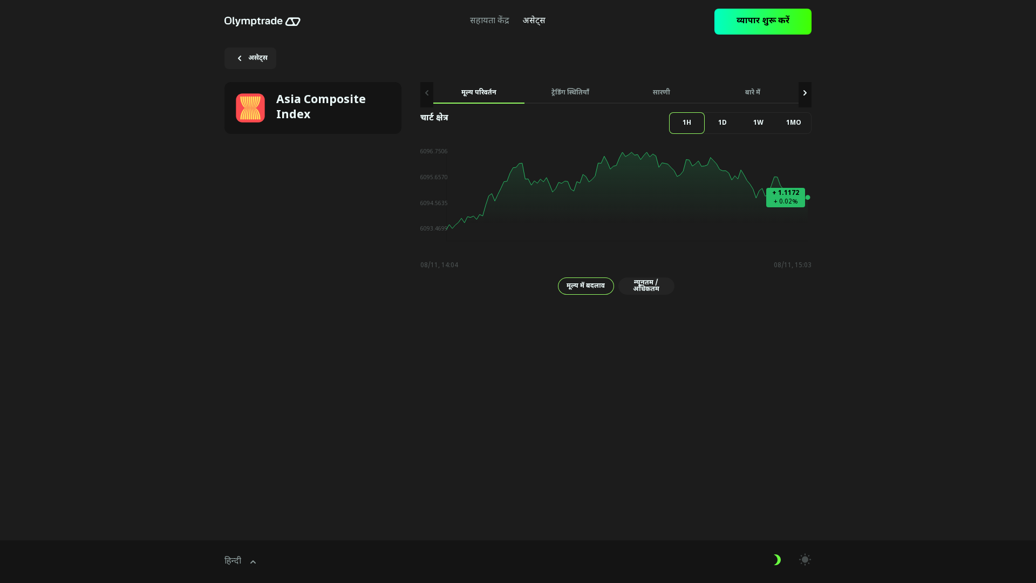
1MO (793, 123)
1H (687, 123)
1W (758, 123)
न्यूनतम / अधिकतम (646, 286)
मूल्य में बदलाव (586, 286)
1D (722, 123)
